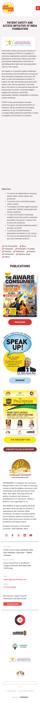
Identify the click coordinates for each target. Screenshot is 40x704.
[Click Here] (38, 8)
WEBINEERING (24, 697)
